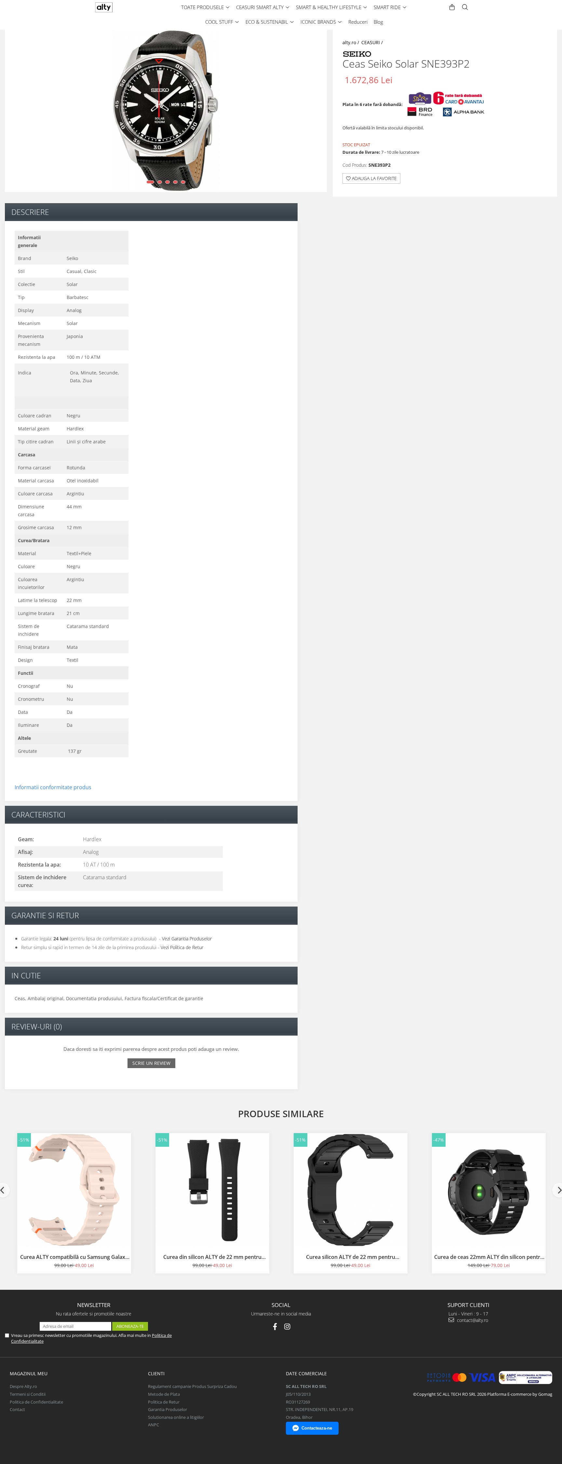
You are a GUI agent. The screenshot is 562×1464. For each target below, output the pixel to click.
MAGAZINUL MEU (28, 1373)
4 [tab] (175, 182)
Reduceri (358, 22)
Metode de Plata (164, 1394)
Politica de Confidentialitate (36, 1402)
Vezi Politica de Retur (182, 947)
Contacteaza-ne (316, 1428)
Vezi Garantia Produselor (187, 938)
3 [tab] (167, 182)
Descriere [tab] (30, 212)
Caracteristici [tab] (38, 814)
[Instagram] (287, 1326)
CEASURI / (372, 42)
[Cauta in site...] (465, 7)
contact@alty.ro (472, 1320)
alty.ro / (351, 42)
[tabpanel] (166, 111)
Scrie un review (151, 1063)
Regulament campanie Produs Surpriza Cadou (192, 1386)
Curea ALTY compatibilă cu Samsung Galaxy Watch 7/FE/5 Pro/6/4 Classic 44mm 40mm (74, 1257)
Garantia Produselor (167, 1409)
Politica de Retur (164, 1402)
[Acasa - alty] (117, 7)
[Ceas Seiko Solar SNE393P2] (166, 111)
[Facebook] (275, 1326)
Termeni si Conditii (28, 1394)
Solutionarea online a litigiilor (176, 1417)
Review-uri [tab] (36, 1026)
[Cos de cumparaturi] (452, 7)
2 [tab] (159, 182)
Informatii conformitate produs (53, 787)
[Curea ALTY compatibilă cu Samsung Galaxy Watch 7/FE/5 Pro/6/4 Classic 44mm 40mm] (74, 1190)
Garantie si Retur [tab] (45, 915)
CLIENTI (156, 1373)
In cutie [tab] (26, 975)
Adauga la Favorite (374, 178)
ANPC (153, 1425)
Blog (378, 22)
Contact (17, 1409)
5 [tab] (183, 182)
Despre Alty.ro (23, 1386)
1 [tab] (150, 182)
